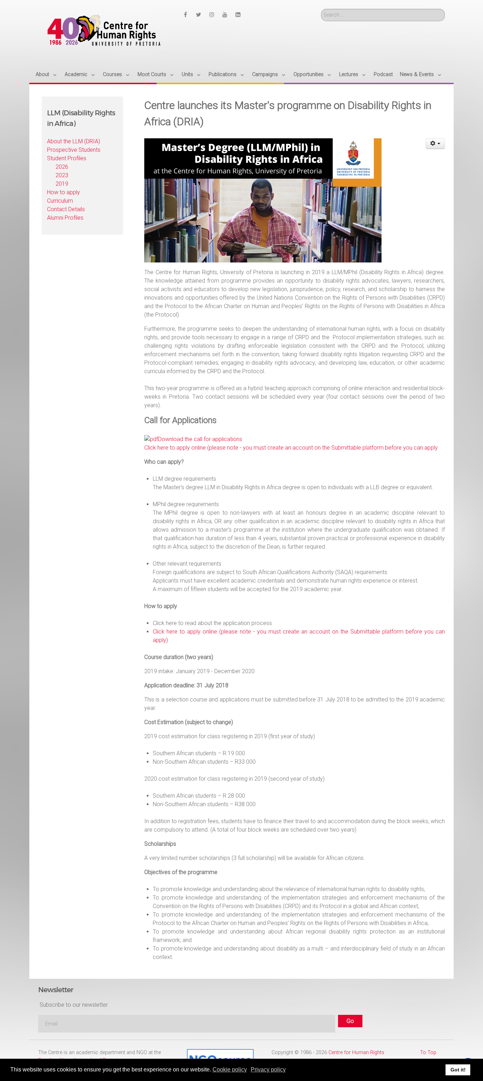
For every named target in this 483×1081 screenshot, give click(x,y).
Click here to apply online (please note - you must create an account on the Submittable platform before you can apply (291, 447)
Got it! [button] (458, 1070)
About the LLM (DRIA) (73, 141)
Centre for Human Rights (356, 1053)
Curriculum (60, 200)
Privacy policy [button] (268, 1069)
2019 (62, 183)
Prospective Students (73, 149)
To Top (428, 1053)
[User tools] (435, 143)
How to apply (63, 192)
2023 (62, 175)
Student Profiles (66, 158)
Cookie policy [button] (230, 1069)
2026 (62, 166)
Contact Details (66, 209)
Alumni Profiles (65, 217)
